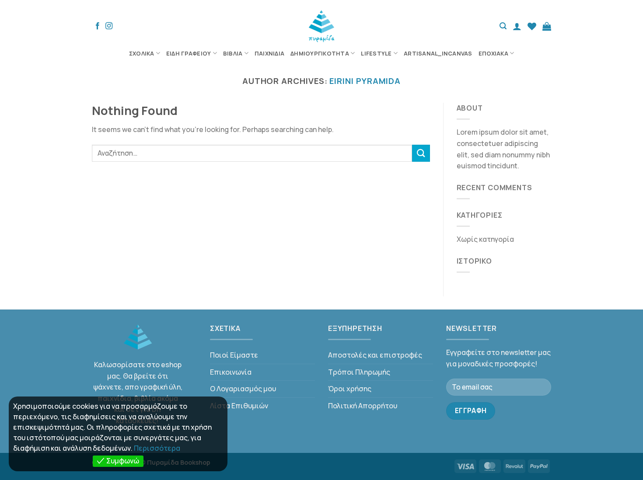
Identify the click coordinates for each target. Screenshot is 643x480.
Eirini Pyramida (365, 81)
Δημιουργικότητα (319, 53)
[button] (503, 26)
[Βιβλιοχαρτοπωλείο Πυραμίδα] (322, 26)
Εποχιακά (493, 53)
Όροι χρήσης (349, 388)
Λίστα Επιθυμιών (239, 405)
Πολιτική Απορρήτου (362, 405)
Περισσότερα (157, 448)
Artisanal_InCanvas (438, 53)
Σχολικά (141, 53)
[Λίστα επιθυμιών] (532, 26)
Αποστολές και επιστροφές (375, 355)
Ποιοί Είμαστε (234, 355)
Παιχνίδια (269, 53)
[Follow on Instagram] (108, 26)
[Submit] (421, 153)
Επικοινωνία (231, 372)
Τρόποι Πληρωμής (359, 372)
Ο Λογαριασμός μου (243, 388)
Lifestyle (376, 53)
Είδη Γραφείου (188, 53)
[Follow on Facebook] (97, 26)
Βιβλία (233, 53)
